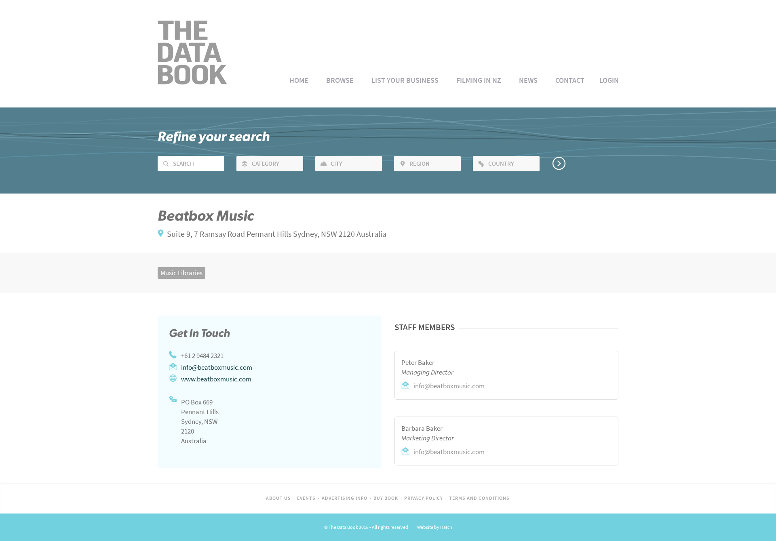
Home (298, 80)
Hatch (446, 527)
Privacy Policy (423, 498)
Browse (340, 80)
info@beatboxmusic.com (216, 367)
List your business (405, 80)
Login (609, 80)
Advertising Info (344, 498)
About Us (278, 498)
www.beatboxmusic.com (216, 379)
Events (306, 498)
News (528, 80)
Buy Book (385, 498)
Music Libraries (181, 272)
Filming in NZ (478, 80)
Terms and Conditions (479, 498)
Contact (569, 80)
